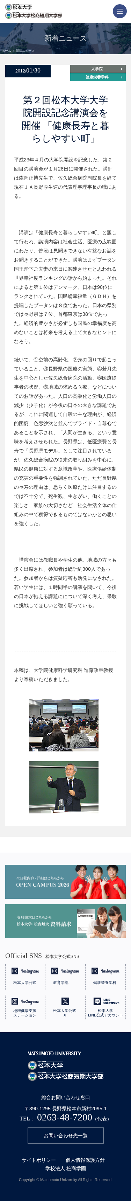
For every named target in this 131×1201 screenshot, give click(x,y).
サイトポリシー (39, 1160)
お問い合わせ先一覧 (66, 1135)
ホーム (6, 51)
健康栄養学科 (97, 77)
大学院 (97, 69)
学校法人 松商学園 (65, 1168)
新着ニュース (25, 51)
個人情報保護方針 (85, 1160)
